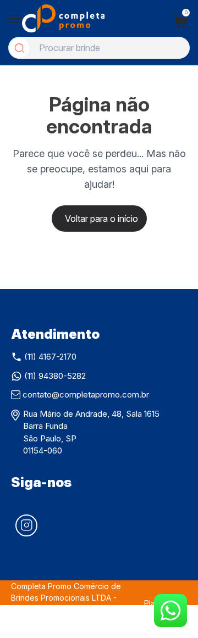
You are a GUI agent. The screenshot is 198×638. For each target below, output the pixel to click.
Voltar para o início (101, 218)
